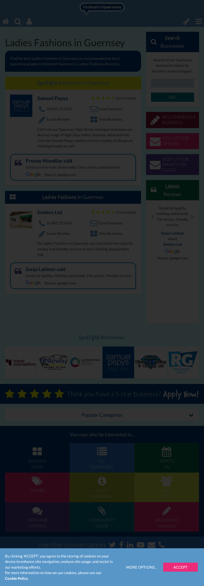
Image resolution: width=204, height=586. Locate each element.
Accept (180, 567)
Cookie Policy (16, 578)
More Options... (141, 567)
